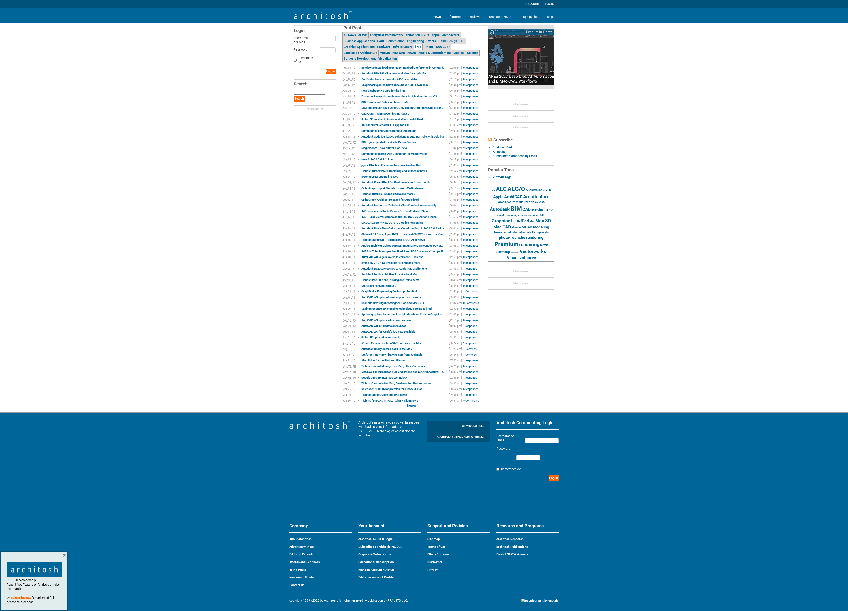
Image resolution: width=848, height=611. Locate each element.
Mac (532, 221)
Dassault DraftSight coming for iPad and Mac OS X (393, 303)
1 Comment (470, 291)
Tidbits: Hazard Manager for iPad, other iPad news (393, 366)
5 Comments (471, 400)
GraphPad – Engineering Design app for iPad (389, 291)
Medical (459, 53)
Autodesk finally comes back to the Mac (386, 349)
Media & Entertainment (434, 53)
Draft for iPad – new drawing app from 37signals (391, 354)
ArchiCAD (513, 196)
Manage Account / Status (376, 569)
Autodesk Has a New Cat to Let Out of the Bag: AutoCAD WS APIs (402, 228)
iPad (418, 47)
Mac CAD (398, 53)
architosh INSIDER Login (375, 539)
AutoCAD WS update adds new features (386, 320)
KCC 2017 (443, 47)
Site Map (433, 539)
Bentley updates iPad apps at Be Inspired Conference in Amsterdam (403, 67)
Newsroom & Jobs (301, 577)
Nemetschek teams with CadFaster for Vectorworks (394, 153)
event (536, 215)
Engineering (415, 41)
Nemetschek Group (526, 232)
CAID (380, 41)
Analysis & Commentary (386, 35)
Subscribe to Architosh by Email (515, 156)
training (515, 252)
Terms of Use (436, 547)
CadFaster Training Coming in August (385, 113)
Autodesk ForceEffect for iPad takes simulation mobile (395, 182)
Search (299, 98)
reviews (475, 17)
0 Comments (471, 303)
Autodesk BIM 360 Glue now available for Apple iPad (394, 73)
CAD (526, 209)
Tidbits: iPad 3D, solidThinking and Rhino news (390, 280)
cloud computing (507, 215)
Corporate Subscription (374, 554)
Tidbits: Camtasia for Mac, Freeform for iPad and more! (396, 383)
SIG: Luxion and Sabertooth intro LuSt (385, 102)
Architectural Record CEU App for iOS (385, 125)
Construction (395, 41)
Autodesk (500, 209)
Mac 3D (385, 53)
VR (534, 258)
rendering (529, 244)
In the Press (297, 569)
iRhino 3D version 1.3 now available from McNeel (392, 119)
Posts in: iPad (502, 147)
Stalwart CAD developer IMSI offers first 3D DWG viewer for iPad (402, 234)
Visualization (387, 58)
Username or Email (300, 40)
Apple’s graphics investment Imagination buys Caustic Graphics (401, 314)
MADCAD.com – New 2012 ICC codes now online (392, 222)
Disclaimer (434, 562)
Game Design (447, 41)
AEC (501, 189)
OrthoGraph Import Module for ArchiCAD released (392, 188)
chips (550, 17)
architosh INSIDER (501, 17)
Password (300, 49)
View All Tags (502, 177)
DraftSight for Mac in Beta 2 (378, 285)
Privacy (432, 569)
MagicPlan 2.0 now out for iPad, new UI (386, 148)
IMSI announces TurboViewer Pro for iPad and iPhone (395, 211)
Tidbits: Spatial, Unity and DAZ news (384, 394)
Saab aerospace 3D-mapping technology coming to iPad (396, 308)
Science (472, 53)
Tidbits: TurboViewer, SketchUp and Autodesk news (394, 171)
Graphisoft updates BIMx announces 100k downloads (395, 85)
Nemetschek (503, 232)
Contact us (296, 585)
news (437, 17)
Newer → (413, 405)
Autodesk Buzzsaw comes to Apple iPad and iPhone (394, 268)
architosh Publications (512, 547)
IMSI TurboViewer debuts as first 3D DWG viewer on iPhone (399, 217)
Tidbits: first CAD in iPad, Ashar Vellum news (389, 400)
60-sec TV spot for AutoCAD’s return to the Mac (391, 343)
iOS (517, 221)
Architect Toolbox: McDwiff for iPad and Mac (389, 274)
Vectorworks (533, 251)
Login (549, 4)
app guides (530, 17)
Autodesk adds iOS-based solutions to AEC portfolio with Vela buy (403, 136)
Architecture (451, 35)
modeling (541, 227)
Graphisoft (503, 220)
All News (350, 35)
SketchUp (503, 252)
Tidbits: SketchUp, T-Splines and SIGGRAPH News (393, 239)
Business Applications (359, 41)
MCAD (411, 53)
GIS (462, 41)
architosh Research (510, 539)
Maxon (516, 227)
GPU (542, 215)
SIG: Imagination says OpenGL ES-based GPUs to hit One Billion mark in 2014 (403, 107)
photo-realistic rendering (521, 237)
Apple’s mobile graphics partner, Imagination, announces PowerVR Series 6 (403, 245)
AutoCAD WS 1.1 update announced (383, 326)
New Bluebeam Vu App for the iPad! (383, 90)
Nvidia (545, 232)
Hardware (384, 47)
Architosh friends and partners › (460, 436)
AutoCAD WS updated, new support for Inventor (391, 297)
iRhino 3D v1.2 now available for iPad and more (390, 262)
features (455, 17)
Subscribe (532, 4)
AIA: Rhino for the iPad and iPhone (383, 360)
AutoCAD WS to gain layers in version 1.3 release (392, 257)
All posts (499, 151)
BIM (516, 208)
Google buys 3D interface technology (384, 377)
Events (431, 41)
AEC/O (362, 35)
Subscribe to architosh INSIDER (380, 547)
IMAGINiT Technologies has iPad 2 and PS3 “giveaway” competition (403, 251)
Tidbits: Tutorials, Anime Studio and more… (388, 194)
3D (493, 190)
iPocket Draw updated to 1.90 (379, 176)
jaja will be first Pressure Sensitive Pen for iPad (391, 165)
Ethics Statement (439, 554)
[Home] (323, 18)
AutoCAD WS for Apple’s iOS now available (388, 331)
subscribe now (21, 598)
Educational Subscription (376, 562)
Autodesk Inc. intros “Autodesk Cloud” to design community (399, 205)
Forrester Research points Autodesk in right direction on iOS (399, 96)
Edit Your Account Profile (376, 577)
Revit (544, 245)
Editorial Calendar (302, 554)
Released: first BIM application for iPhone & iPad (391, 389)
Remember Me (305, 60)
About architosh (300, 539)
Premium (506, 244)
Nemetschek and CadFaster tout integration (388, 130)
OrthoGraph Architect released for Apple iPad (390, 199)
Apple (436, 35)
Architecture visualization (516, 202)
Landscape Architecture (360, 53)
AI (527, 190)
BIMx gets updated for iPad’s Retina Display (388, 142)
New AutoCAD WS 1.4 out (377, 159)
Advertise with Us (301, 547)
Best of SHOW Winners (512, 554)
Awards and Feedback (304, 562)
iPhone (429, 47)
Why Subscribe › (473, 426)
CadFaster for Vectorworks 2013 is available (389, 79)
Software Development (360, 58)
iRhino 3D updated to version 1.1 (381, 337)
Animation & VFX (417, 35)
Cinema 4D (545, 209)
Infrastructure (403, 47)
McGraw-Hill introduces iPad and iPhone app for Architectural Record (403, 371)
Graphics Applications (359, 47)
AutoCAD (540, 202)
